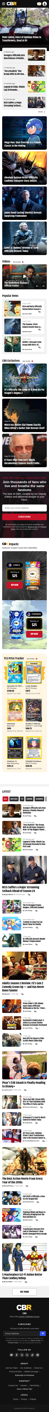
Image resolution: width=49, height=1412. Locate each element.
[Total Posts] (39, 312)
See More (17, 262)
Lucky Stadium (31, 686)
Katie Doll (7, 994)
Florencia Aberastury (31, 1107)
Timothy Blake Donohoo (32, 1141)
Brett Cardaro (29, 1220)
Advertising (34, 1385)
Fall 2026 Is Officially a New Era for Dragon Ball (34, 1197)
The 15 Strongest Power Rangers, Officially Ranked (33, 906)
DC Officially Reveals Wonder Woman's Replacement (34, 940)
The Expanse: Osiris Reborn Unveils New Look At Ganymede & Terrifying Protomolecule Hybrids (32, 325)
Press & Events (15, 1371)
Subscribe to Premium (24, 1375)
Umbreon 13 (12, 761)
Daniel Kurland (29, 1202)
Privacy (24, 1399)
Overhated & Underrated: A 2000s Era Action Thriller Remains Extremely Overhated (35, 1022)
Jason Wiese (28, 944)
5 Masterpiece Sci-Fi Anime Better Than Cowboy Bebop (22, 1276)
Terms (15, 1399)
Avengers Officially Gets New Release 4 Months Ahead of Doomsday (14, 58)
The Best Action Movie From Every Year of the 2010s (22, 1180)
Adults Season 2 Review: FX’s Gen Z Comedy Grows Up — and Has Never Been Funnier (23, 987)
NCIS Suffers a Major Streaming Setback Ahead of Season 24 (13, 106)
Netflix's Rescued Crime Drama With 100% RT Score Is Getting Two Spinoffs (31, 343)
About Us (38, 1368)
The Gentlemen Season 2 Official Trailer (16, 284)
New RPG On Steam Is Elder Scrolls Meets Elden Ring (33, 1039)
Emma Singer (29, 849)
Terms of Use (32, 527)
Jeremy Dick (28, 349)
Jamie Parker (29, 1028)
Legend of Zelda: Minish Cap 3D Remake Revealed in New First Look (14, 91)
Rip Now (14, 585)
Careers (23, 1385)
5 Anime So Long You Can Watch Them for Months (32, 923)
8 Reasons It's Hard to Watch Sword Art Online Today (34, 1118)
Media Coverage (31, 1371)
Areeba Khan (28, 1122)
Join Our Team (11, 1368)
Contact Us (13, 1385)
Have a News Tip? (24, 1389)
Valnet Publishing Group (29, 1317)
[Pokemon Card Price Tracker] (39, 4)
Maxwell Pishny (8, 1186)
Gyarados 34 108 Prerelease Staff (20, 686)
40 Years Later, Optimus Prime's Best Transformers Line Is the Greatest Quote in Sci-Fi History (34, 1135)
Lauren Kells (28, 314)
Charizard (11, 724)
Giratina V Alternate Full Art (36, 724)
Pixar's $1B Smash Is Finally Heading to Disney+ (23, 1084)
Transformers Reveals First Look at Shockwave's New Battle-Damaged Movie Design (35, 1231)
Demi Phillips (29, 927)
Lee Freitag (28, 816)
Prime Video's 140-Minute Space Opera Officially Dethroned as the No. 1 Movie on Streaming (34, 1006)
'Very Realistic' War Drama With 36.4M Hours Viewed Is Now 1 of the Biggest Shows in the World (34, 827)
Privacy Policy (13, 1343)
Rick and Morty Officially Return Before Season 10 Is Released (32, 307)
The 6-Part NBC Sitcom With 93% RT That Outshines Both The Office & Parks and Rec (34, 1102)
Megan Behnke (8, 894)
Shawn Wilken (8, 1281)
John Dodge (28, 910)
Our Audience (26, 1368)
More (40, 112)
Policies (33, 1399)
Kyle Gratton (28, 331)
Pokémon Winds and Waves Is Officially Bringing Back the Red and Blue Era (34, 1214)
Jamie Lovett (8, 1090)
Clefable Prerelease (33, 761)
